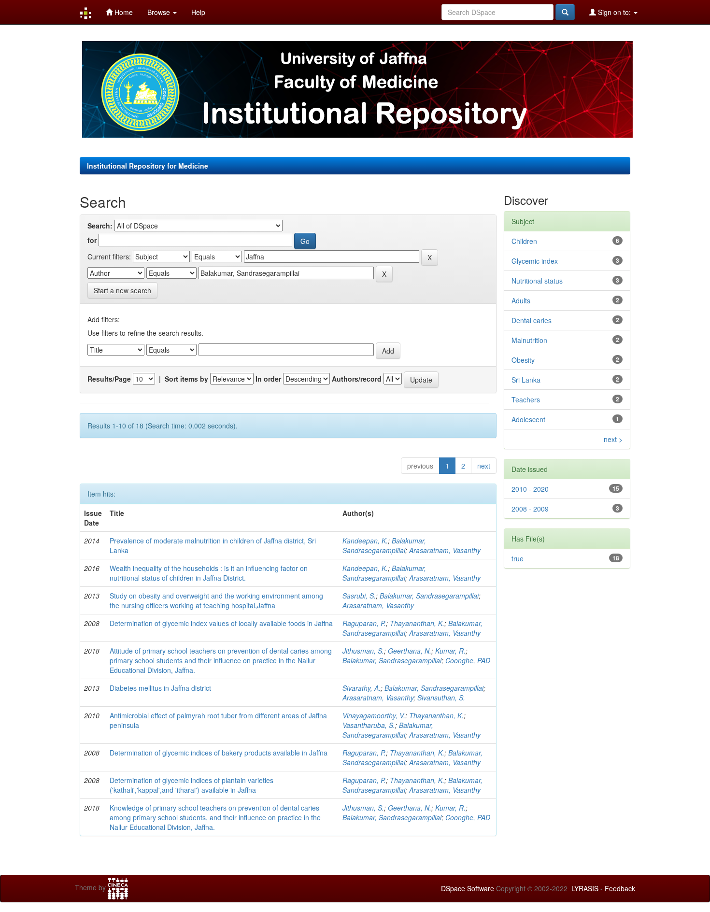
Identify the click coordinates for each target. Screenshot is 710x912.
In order (268, 379)
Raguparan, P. (364, 623)
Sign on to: (614, 12)
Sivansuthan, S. (441, 697)
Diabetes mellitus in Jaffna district (160, 688)
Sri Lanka (525, 380)
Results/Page (109, 379)
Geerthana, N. (409, 651)
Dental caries (531, 320)
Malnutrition (529, 340)
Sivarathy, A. (361, 688)
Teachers (525, 399)
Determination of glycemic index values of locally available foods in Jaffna (221, 623)
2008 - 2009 (530, 508)
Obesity (523, 360)
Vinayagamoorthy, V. (373, 715)
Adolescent (528, 419)
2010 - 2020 (530, 489)
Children (524, 241)
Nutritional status (537, 280)
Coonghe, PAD (467, 660)
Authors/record (357, 379)
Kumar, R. (450, 651)
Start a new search (122, 290)
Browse (159, 12)
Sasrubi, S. (359, 595)
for (92, 240)
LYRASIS (584, 888)
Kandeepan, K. (365, 540)
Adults (520, 300)
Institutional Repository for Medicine (147, 166)
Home (123, 12)
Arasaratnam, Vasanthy (445, 550)
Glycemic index (534, 261)
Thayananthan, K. (417, 623)
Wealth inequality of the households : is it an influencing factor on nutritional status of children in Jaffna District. (209, 573)
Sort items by (186, 379)
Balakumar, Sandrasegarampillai (384, 545)
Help (198, 12)
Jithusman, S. (363, 651)
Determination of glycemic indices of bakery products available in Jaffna (218, 752)
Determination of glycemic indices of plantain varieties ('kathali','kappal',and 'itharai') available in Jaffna (191, 785)
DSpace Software (467, 888)
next (483, 465)
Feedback (620, 888)
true (517, 558)
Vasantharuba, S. (368, 725)
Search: (100, 225)
